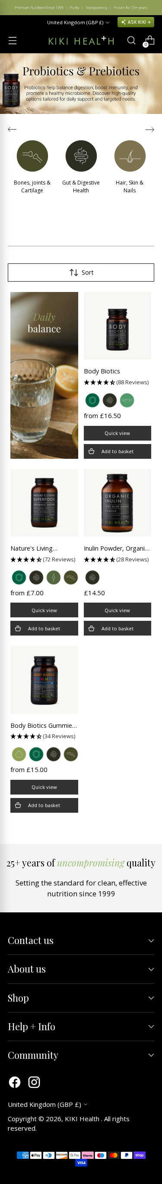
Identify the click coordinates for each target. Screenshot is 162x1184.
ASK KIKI (137, 22)
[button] (118, 382)
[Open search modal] (131, 40)
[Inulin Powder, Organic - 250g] (118, 503)
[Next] (149, 7)
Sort (88, 272)
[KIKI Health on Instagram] (34, 1083)
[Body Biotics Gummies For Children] (44, 680)
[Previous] (12, 7)
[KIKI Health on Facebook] (15, 1083)
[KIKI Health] (81, 40)
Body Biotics (102, 371)
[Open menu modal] (12, 40)
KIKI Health (83, 1118)
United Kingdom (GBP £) (75, 22)
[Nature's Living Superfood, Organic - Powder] (44, 503)
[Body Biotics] (118, 326)
